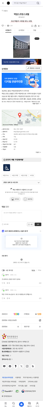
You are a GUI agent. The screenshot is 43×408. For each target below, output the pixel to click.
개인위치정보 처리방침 (9, 382)
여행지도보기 (38, 112)
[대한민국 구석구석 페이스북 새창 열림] (10, 366)
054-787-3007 (18, 129)
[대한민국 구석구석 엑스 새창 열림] (21, 366)
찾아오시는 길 (6, 359)
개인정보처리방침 (7, 377)
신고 (40, 283)
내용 (35, 103)
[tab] (5, 404)
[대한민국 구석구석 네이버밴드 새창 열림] (33, 366)
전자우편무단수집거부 (9, 386)
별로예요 (30, 199)
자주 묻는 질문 (22, 386)
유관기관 (26, 326)
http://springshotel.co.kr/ (21, 131)
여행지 (6, 11)
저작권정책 (22, 382)
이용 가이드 (5, 355)
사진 (31, 224)
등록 (38, 224)
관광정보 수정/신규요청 (9, 320)
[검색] (38, 3)
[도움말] (3, 224)
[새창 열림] (7, 391)
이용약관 (18, 377)
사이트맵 (32, 386)
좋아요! (17, 199)
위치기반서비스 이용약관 (31, 377)
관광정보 (4, 326)
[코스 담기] (34, 26)
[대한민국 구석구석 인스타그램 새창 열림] (27, 366)
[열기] (38, 182)
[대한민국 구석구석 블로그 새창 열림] (4, 366)
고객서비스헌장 (32, 382)
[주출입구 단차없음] (6, 167)
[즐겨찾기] (31, 26)
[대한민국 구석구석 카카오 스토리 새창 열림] (15, 366)
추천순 (39, 270)
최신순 (33, 270)
